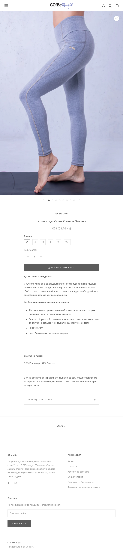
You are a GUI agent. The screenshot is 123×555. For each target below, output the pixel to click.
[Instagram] (16, 483)
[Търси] (110, 5)
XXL (67, 242)
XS (27, 242)
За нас (71, 461)
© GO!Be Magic (14, 542)
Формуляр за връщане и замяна (84, 487)
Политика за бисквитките (81, 482)
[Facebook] (9, 483)
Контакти (72, 466)
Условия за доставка (78, 471)
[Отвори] (6, 5)
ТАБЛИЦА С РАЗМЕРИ (40, 399)
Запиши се (19, 523)
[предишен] (43, 200)
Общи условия (75, 476)
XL (58, 242)
